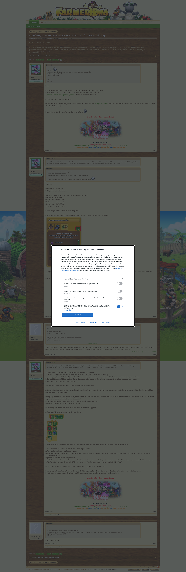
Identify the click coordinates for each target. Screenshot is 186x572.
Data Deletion (80, 322)
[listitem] (93, 279)
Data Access (93, 322)
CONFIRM (77, 315)
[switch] (119, 283)
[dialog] (93, 286)
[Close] (130, 250)
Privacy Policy (105, 322)
